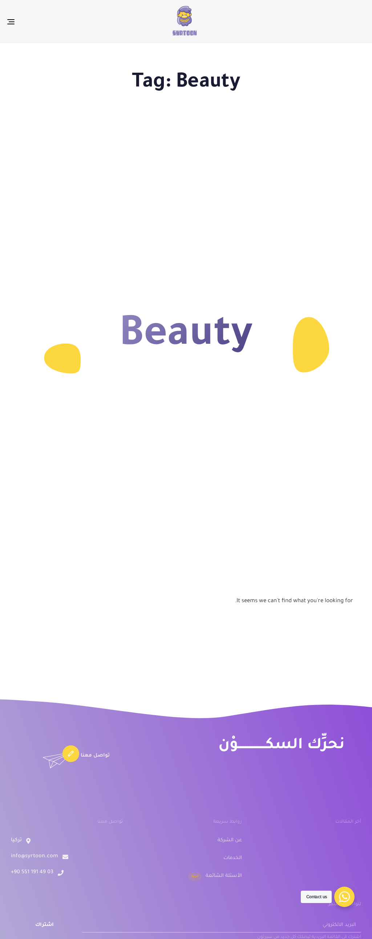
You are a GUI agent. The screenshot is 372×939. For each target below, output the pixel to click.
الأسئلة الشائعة (216, 876)
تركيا (16, 840)
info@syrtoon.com (34, 856)
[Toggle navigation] (66, 21)
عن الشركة (230, 840)
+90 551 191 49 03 (32, 872)
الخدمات (232, 858)
